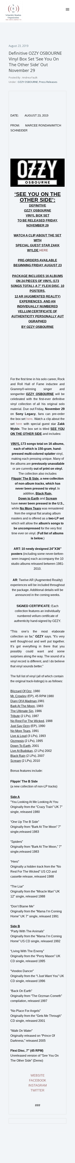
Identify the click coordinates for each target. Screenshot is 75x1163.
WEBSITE (38, 1075)
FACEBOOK (37, 1080)
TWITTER (37, 1090)
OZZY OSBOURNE (27, 82)
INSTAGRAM (37, 1085)
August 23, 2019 (18, 46)
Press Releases (48, 82)
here (29, 419)
